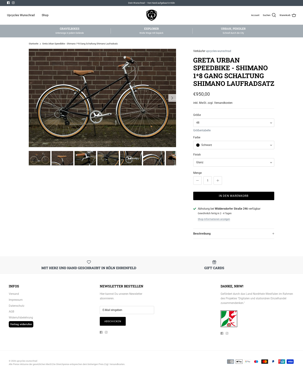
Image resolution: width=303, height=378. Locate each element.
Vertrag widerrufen (21, 324)
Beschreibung (202, 233)
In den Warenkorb (233, 196)
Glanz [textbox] (199, 162)
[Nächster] (172, 98)
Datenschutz (16, 305)
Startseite (33, 43)
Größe (197, 115)
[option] (102, 98)
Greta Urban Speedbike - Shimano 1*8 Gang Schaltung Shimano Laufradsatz (80, 43)
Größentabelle (202, 130)
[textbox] (206, 145)
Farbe (196, 137)
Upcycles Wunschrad (21, 15)
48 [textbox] (197, 122)
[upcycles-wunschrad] (151, 15)
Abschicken (112, 321)
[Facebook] (8, 2)
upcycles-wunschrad (218, 51)
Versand (14, 293)
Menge (197, 173)
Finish (197, 154)
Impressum (16, 299)
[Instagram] (13, 2)
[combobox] (233, 123)
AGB (11, 311)
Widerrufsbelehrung (21, 317)
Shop (45, 15)
